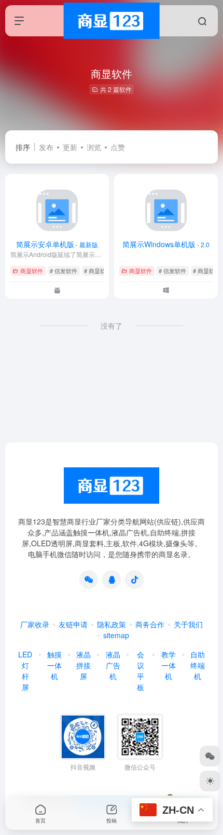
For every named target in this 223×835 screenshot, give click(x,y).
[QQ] (111, 579)
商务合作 (149, 624)
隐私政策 (111, 624)
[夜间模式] (210, 781)
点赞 (117, 147)
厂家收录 (34, 624)
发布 (46, 147)
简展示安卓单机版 (57, 244)
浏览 (94, 147)
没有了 (111, 325)
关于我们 (188, 624)
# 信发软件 (63, 270)
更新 (70, 147)
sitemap (116, 635)
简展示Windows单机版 (166, 244)
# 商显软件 (98, 270)
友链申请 (73, 624)
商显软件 (31, 270)
